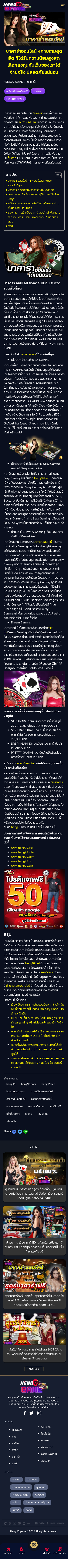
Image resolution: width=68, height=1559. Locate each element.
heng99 (15, 827)
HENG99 (17, 1430)
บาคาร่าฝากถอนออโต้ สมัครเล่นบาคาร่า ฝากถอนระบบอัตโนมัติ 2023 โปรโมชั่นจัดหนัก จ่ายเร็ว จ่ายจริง (37, 1036)
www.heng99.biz (22, 847)
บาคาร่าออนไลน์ (43, 541)
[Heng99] (26, 6)
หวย (14, 1437)
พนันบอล (46, 1427)
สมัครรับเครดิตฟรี (17, 91)
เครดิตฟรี (47, 972)
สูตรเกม (45, 1461)
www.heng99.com (22, 856)
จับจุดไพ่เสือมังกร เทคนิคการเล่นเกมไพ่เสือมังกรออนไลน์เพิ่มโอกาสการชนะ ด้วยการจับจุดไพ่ (37, 1049)
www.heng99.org (22, 865)
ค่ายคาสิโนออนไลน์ (16, 1099)
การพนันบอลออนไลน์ (42, 1091)
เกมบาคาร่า (29, 354)
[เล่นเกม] (34, 1545)
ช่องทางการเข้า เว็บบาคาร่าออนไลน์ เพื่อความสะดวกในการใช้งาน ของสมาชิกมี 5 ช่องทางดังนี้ (34, 217)
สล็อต (15, 1450)
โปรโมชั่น (11, 1121)
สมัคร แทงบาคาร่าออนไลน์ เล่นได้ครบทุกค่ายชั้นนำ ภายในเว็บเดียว (33, 205)
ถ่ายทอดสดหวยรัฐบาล (37, 1502)
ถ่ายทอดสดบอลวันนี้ (18, 985)
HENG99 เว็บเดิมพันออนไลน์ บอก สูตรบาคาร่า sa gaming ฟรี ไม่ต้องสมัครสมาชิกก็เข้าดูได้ (37, 1022)
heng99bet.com (15, 1091)
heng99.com (28, 1084)
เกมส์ (14, 1463)
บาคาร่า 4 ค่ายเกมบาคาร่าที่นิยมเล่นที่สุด (31, 190)
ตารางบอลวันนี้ (20, 1495)
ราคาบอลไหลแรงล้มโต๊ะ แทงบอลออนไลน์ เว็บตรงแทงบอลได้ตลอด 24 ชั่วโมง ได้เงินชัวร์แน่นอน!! (37, 1062)
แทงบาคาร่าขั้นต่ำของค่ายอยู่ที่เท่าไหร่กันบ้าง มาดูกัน (33, 196)
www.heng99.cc (21, 861)
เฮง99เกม (43, 1114)
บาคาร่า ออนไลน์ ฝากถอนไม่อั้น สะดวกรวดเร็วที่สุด (30, 182)
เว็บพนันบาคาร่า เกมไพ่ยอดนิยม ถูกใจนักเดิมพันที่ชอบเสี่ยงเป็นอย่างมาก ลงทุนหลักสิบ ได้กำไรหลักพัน (37, 1009)
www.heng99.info (22, 852)
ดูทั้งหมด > (34, 1369)
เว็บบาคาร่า (56, 782)
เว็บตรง (11, 158)
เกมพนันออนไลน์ (28, 122)
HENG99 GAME (13, 81)
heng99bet (48, 1084)
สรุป (10, 226)
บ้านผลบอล (47, 1447)
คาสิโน (15, 1443)
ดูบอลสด (38, 91)
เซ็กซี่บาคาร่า (13, 1114)
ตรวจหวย (32, 1480)
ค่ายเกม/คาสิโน (49, 1454)
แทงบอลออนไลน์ (21, 1487)
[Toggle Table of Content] (56, 175)
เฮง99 (28, 1114)
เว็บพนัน (37, 113)
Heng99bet (41, 478)
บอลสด (45, 1441)
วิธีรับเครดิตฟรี (15, 99)
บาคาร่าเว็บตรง (36, 1106)
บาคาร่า (31, 81)
